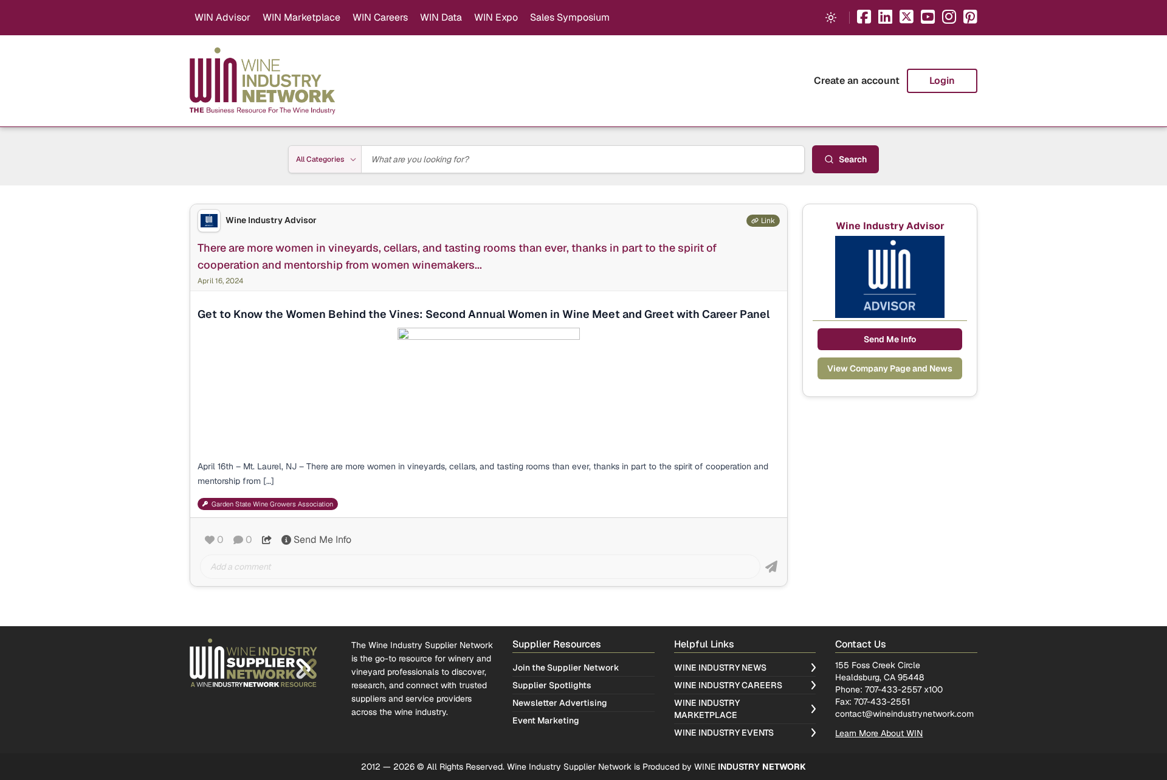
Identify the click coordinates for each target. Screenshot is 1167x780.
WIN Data (441, 17)
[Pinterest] (970, 18)
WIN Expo (496, 17)
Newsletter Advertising (559, 702)
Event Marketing (545, 720)
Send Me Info (322, 539)
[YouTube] (928, 18)
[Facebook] (864, 18)
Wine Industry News (720, 667)
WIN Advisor (222, 17)
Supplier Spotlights (551, 685)
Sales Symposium (570, 17)
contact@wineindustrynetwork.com (904, 713)
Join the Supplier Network (565, 667)
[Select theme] (831, 18)
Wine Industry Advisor (271, 220)
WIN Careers (380, 17)
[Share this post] (267, 540)
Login (942, 80)
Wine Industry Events (724, 732)
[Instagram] (949, 18)
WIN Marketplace (301, 17)
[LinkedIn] (885, 18)
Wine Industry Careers (728, 685)
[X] (907, 18)
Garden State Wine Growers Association (272, 504)
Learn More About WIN (879, 733)
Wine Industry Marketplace (707, 708)
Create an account (857, 80)
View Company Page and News (889, 368)
